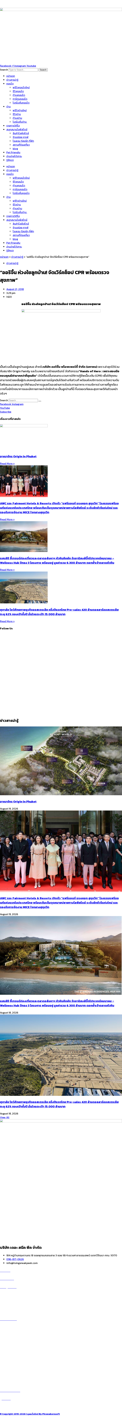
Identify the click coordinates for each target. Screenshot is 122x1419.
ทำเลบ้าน (17, 118)
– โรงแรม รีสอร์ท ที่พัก (12, 1370)
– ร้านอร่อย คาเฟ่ (9, 1359)
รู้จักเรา (10, 160)
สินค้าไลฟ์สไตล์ (21, 133)
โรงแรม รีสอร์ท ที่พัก (23, 141)
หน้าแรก (10, 76)
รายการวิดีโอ (13, 126)
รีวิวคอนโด (18, 91)
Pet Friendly (13, 152)
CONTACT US (11, 1407)
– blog (3, 1355)
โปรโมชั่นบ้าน (20, 122)
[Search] (40, 401)
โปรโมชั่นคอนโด (21, 103)
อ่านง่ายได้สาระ (14, 156)
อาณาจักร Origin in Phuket (18, 456)
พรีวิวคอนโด (10, 1295)
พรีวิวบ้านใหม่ (20, 110)
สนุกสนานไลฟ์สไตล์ (16, 129)
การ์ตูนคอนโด (20, 99)
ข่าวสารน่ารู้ (12, 80)
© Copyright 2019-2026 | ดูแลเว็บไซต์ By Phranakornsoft (30, 1413)
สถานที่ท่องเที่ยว (21, 145)
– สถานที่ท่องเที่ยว (9, 1366)
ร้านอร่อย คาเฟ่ (20, 137)
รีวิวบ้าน (17, 114)
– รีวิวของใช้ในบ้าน (9, 1363)
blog (15, 148)
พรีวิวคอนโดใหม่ (21, 87)
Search (4, 69)
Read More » (7, 463)
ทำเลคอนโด (19, 95)
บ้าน (8, 106)
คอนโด (10, 83)
